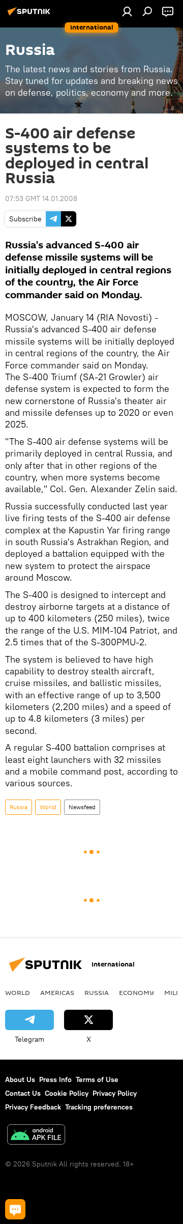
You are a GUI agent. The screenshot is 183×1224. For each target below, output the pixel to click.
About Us (20, 1079)
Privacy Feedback (33, 1107)
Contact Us (23, 1093)
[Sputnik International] (30, 15)
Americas (57, 992)
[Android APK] (36, 1135)
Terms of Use (97, 1079)
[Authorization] (127, 11)
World (48, 807)
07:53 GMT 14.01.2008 (41, 198)
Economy (136, 992)
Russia (18, 807)
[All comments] (15, 1209)
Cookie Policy (66, 1093)
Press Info (55, 1079)
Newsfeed (82, 807)
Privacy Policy (115, 1093)
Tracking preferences (99, 1107)
